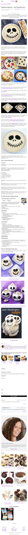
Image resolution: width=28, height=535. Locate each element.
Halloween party (14, 123)
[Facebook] (25, 345)
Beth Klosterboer (7, 345)
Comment (3, 378)
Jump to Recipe (14, 12)
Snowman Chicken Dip (14, 99)
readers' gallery (14, 530)
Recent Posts (5, 343)
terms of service (4, 530)
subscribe (12, 528)
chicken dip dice (4, 91)
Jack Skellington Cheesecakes (14, 278)
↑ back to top (14, 523)
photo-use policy (4, 529)
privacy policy (4, 528)
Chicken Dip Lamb (7, 95)
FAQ (23, 530)
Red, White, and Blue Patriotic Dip (7, 88)
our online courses (14, 529)
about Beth (23, 529)
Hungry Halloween (8, 117)
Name (2, 389)
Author (2, 343)
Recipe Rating (3, 375)
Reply (24, 403)
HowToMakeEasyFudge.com (19, 347)
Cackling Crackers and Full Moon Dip (16, 119)
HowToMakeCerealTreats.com (13, 348)
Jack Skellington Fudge (14, 340)
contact (24, 528)
